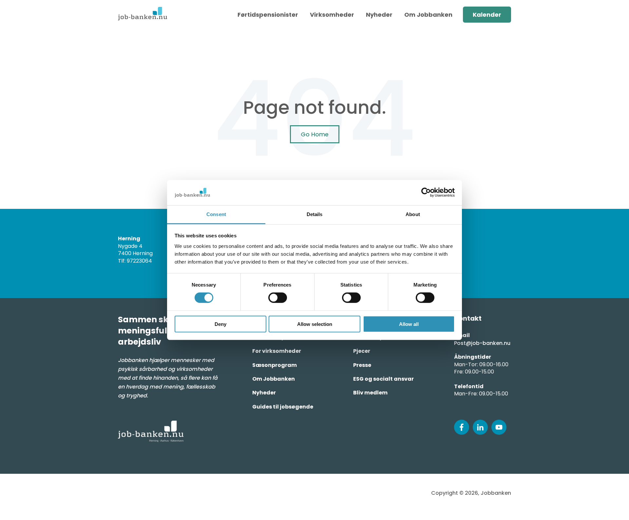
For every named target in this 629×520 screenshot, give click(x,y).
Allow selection (314, 324)
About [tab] (413, 214)
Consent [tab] (216, 214)
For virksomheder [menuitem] (276, 351)
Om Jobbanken (428, 14)
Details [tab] (315, 214)
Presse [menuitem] (362, 365)
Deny (220, 324)
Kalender (487, 14)
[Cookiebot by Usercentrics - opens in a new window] (426, 192)
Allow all (409, 324)
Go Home (315, 134)
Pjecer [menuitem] (361, 351)
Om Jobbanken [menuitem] (273, 379)
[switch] (277, 297)
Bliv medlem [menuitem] (370, 392)
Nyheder (379, 14)
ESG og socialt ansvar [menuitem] (383, 379)
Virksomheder (332, 14)
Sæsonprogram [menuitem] (274, 365)
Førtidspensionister (268, 14)
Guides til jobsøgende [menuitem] (282, 406)
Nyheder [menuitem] (264, 392)
